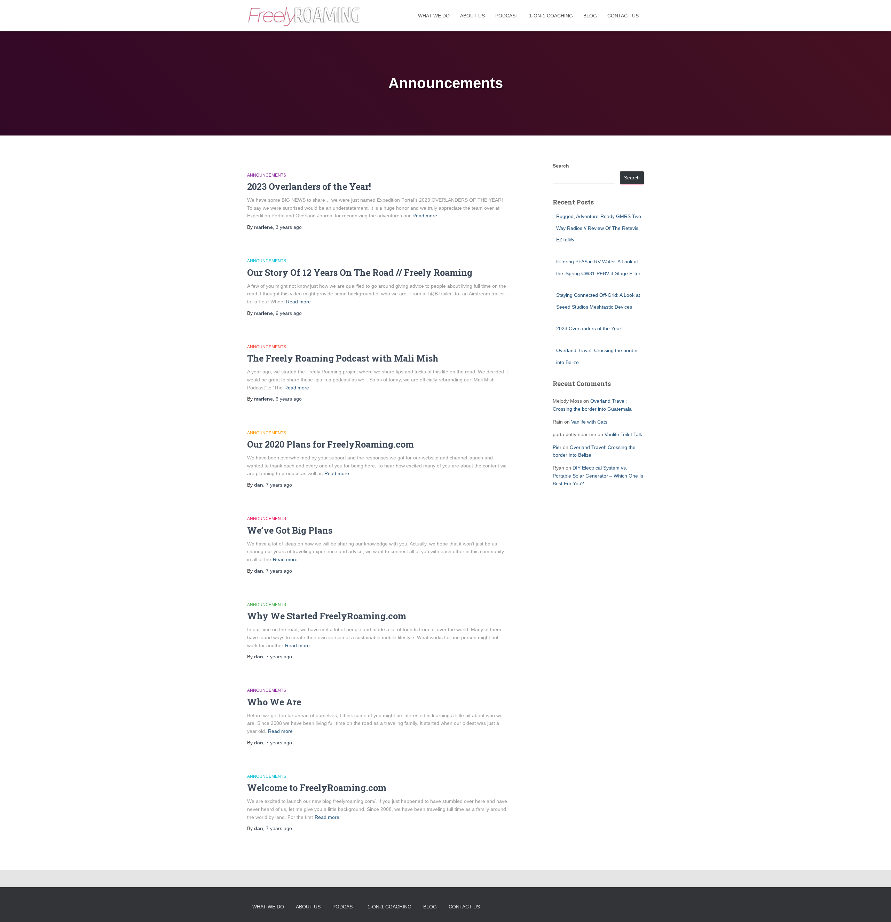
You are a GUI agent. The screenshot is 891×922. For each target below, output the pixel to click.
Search (561, 166)
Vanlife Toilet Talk (623, 434)
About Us (472, 15)
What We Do (434, 15)
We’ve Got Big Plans (289, 530)
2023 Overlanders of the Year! (309, 186)
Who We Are (274, 702)
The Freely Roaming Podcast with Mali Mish (343, 358)
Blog (590, 15)
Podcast (507, 15)
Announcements (266, 175)
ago (289, 227)
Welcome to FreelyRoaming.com (316, 787)
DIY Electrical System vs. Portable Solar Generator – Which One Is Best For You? (598, 475)
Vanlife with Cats (589, 422)
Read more (424, 215)
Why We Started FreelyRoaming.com (326, 616)
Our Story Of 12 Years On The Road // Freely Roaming (359, 272)
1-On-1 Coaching (551, 15)
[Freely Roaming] (305, 15)
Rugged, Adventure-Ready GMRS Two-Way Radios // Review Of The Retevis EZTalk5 (599, 228)
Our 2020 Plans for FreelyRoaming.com (330, 444)
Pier (557, 447)
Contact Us (623, 15)
